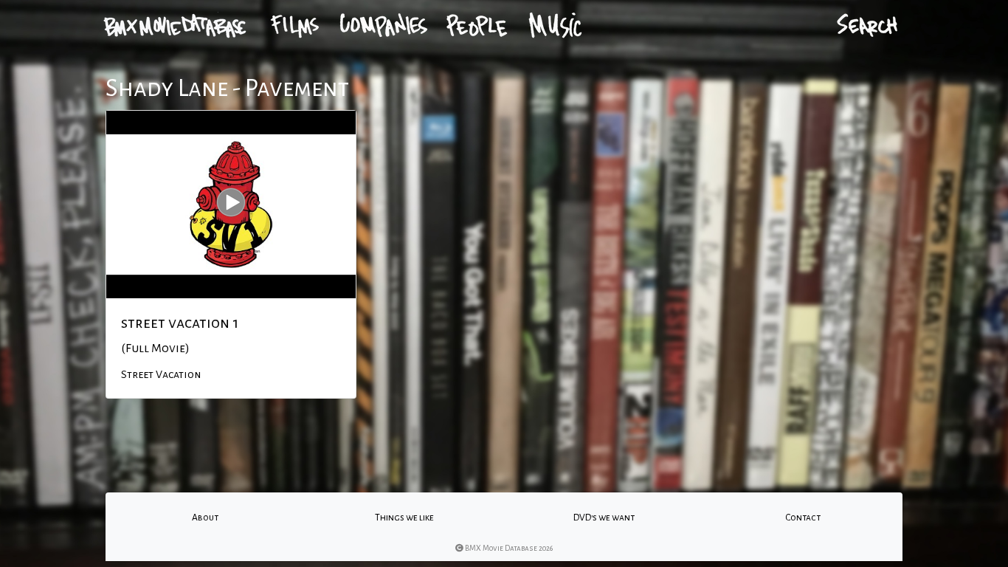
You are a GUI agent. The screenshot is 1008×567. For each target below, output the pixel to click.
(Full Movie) (155, 348)
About (205, 517)
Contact (803, 517)
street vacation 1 (179, 323)
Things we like (404, 517)
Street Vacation (161, 374)
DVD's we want (604, 517)
